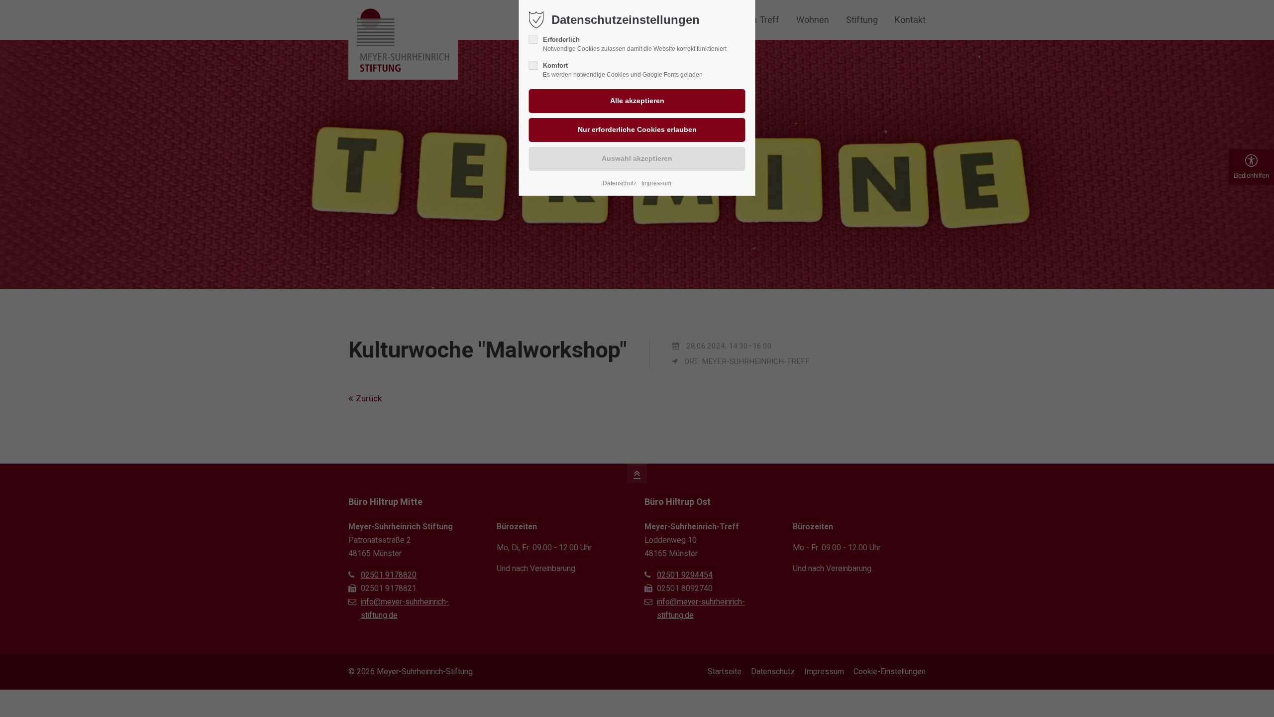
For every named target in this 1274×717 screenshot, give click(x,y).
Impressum (656, 183)
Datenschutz (620, 183)
